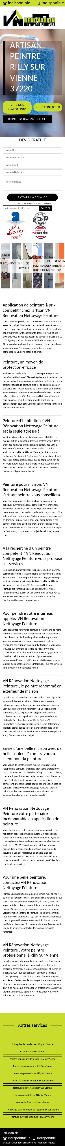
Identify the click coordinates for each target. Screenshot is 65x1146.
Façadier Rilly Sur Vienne (32, 1051)
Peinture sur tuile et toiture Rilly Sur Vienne (32, 1117)
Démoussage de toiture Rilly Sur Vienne (32, 1073)
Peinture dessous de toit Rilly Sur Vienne (32, 1080)
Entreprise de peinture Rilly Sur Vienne (32, 1066)
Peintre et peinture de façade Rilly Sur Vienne (32, 1059)
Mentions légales (46, 1142)
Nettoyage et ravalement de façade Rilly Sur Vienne (32, 1109)
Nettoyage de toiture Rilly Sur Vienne (32, 1095)
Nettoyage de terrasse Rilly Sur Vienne (32, 1088)
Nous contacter (48, 107)
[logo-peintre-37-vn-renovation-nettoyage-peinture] (29, 17)
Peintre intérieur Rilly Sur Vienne (32, 1102)
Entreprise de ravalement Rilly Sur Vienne (32, 1044)
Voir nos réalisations (17, 107)
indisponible (19, 3)
